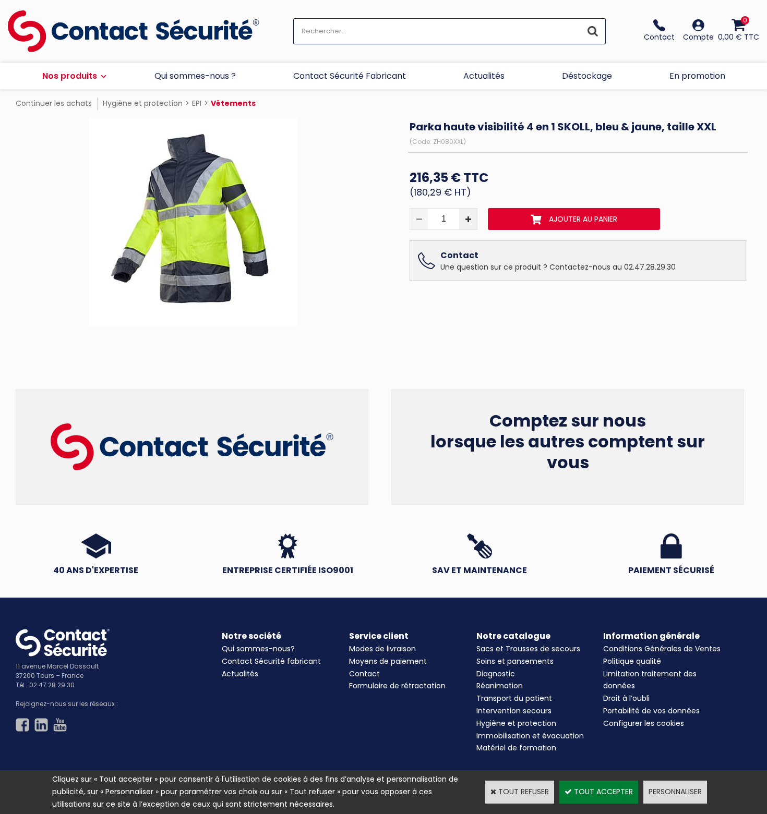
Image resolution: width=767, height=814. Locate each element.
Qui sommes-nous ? (195, 76)
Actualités (484, 76)
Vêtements (233, 103)
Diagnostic (495, 674)
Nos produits (69, 76)
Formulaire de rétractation (397, 686)
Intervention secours (514, 711)
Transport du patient (514, 698)
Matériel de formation (516, 748)
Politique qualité (632, 661)
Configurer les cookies (643, 723)
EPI (196, 103)
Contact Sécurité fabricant (271, 661)
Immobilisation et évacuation (530, 736)
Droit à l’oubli (626, 698)
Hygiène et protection (143, 103)
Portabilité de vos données (651, 711)
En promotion (697, 76)
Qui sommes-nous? (258, 648)
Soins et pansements (515, 661)
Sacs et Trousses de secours (528, 648)
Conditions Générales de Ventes (662, 648)
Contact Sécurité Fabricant (349, 76)
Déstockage (587, 76)
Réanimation (499, 686)
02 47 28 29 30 (52, 685)
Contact (364, 674)
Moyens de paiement (388, 661)
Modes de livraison (382, 648)
